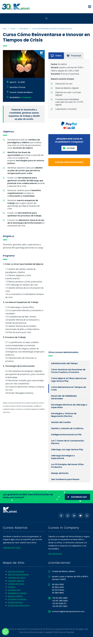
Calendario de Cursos (12, 547)
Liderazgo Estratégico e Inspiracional (63, 457)
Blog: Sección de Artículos (18, 574)
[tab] (56, 55)
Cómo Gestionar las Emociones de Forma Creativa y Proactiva (68, 371)
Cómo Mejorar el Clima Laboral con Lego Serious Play (68, 379)
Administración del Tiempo (64, 363)
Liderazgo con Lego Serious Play (67, 449)
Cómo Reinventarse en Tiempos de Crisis (68, 388)
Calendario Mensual (16, 580)
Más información (55, 553)
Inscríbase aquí (14, 590)
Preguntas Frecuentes (17, 599)
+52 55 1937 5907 (60, 606)
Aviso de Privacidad (16, 571)
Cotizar (70, 148)
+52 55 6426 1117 (59, 603)
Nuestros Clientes (15, 596)
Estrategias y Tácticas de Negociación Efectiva (63, 415)
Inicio (5, 29)
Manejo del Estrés (59, 473)
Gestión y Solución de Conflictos (67, 428)
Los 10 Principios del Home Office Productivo (67, 465)
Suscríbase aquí (79, 497)
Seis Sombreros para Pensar (65, 479)
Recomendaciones (15, 602)
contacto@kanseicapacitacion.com (68, 611)
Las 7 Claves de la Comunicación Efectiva (67, 442)
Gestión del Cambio (61, 422)
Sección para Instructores (18, 605)
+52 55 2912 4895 (59, 598)
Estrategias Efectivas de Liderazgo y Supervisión (69, 406)
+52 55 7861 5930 (60, 600)
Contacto (11, 587)
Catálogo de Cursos (16, 583)
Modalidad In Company (17, 593)
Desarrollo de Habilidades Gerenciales (64, 397)
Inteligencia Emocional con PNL (66, 434)
